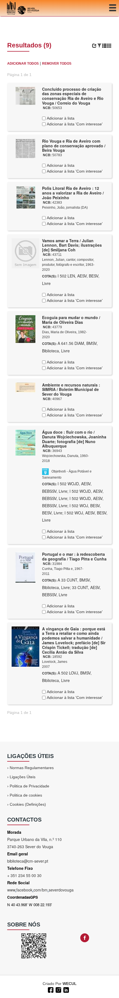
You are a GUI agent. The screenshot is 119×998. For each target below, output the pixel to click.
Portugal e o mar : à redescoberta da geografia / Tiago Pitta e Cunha (74, 556)
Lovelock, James (54, 662)
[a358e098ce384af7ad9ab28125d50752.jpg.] (25, 442)
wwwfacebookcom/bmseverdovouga (40, 890)
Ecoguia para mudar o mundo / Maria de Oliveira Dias (71, 320)
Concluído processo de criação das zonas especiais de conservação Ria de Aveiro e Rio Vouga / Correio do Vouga (73, 96)
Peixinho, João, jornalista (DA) (65, 207)
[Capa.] (25, 646)
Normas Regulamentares (32, 767)
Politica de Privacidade (29, 786)
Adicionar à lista (60, 118)
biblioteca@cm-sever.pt (27, 861)
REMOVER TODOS (56, 63)
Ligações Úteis (22, 777)
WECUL (70, 983)
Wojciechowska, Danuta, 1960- (65, 456)
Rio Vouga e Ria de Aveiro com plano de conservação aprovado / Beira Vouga (73, 145)
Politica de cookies (26, 795)
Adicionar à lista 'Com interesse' (74, 124)
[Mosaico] (109, 46)
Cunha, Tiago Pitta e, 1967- (62, 569)
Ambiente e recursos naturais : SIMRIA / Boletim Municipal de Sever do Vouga (71, 389)
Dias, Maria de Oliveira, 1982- (64, 332)
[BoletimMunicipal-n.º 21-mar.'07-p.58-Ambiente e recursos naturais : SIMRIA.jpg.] (25, 387)
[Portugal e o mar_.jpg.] (25, 567)
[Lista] (104, 46)
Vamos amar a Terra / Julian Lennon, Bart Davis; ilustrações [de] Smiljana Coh (72, 245)
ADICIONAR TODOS (23, 63)
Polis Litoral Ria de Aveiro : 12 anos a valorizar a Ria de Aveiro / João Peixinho (73, 192)
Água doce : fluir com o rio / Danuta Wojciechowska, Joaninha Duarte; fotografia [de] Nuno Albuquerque (74, 439)
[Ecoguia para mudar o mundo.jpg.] (25, 329)
